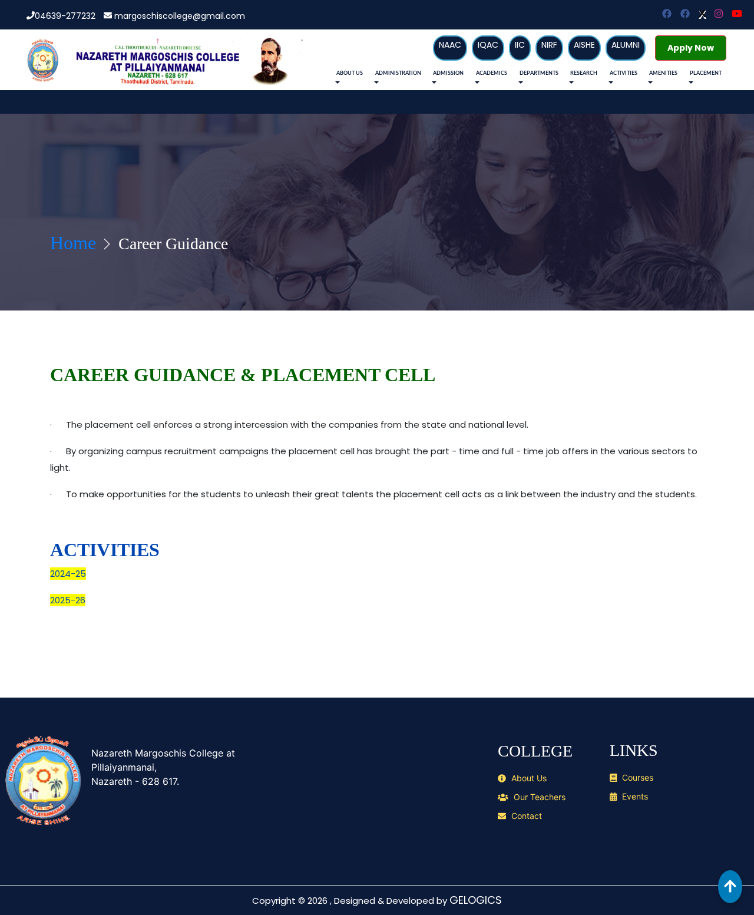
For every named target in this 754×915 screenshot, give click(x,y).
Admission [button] (448, 73)
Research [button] (583, 73)
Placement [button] (706, 73)
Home (73, 242)
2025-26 (67, 600)
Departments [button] (539, 73)
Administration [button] (398, 73)
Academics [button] (491, 73)
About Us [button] (349, 73)
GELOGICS (475, 900)
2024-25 (68, 573)
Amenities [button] (663, 73)
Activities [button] (623, 73)
